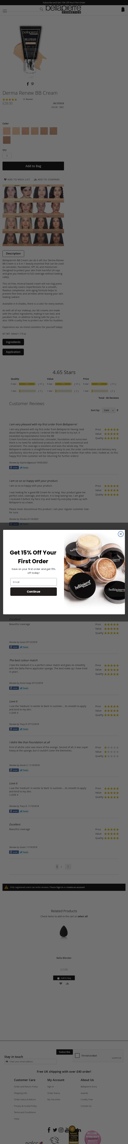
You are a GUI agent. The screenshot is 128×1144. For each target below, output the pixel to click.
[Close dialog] (121, 534)
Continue (33, 591)
